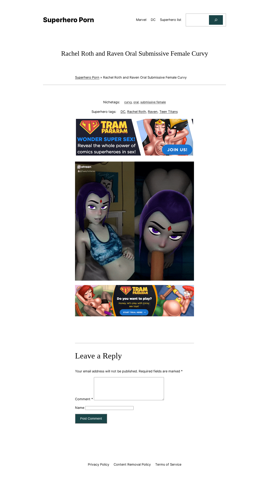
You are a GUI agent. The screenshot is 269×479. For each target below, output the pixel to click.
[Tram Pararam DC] (134, 154)
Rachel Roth (136, 112)
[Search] (216, 20)
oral (136, 102)
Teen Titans (168, 112)
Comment (84, 399)
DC (123, 112)
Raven (153, 112)
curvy (128, 102)
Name (79, 408)
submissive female (153, 102)
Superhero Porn (87, 77)
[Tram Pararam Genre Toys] (134, 315)
